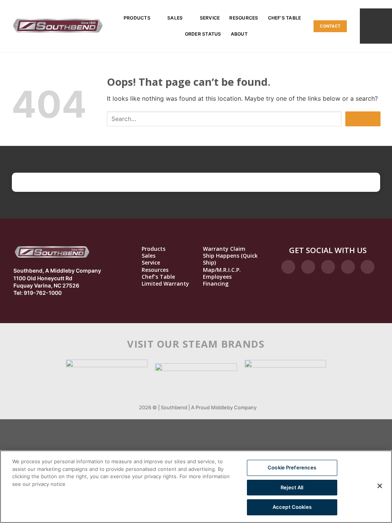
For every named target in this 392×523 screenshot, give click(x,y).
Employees (217, 276)
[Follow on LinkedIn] (348, 267)
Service (210, 18)
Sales (175, 18)
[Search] (376, 25)
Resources (243, 18)
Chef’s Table (284, 18)
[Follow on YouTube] (367, 267)
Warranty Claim (224, 248)
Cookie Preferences (292, 467)
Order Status (203, 34)
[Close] (379, 485)
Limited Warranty (165, 283)
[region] (196, 486)
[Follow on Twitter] (328, 267)
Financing (216, 283)
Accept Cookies (292, 507)
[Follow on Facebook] (288, 267)
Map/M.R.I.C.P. (222, 269)
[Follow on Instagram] (308, 267)
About (239, 34)
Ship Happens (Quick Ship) (230, 259)
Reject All (292, 487)
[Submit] (363, 118)
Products (137, 18)
